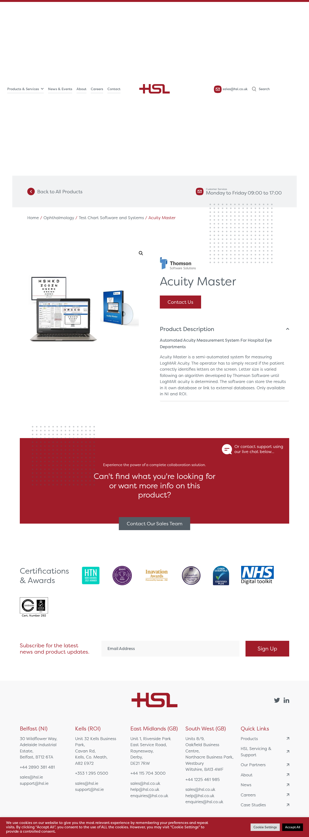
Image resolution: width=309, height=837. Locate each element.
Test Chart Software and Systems (111, 217)
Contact (113, 89)
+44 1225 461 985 (202, 779)
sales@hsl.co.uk (235, 89)
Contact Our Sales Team (155, 523)
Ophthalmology (58, 217)
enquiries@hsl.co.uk (149, 795)
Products (249, 738)
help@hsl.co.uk (144, 789)
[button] (141, 253)
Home (33, 217)
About (81, 89)
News (246, 784)
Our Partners (253, 764)
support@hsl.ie (34, 783)
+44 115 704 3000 (148, 773)
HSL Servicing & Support (256, 751)
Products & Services (23, 89)
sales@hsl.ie (31, 776)
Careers (97, 89)
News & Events (60, 89)
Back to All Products (60, 191)
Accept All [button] (292, 827)
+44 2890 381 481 (37, 767)
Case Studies (253, 804)
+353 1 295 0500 (91, 773)
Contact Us (180, 302)
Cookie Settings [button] (265, 827)
